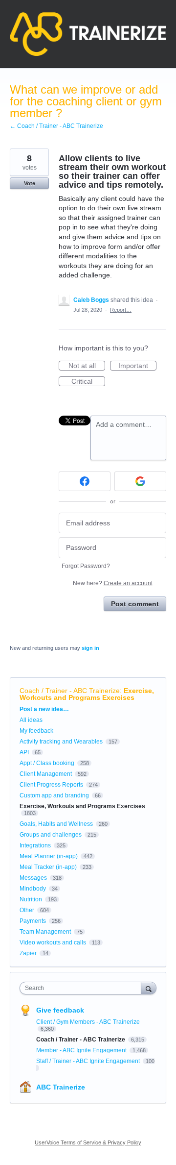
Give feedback (60, 1010)
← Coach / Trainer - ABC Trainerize (56, 126)
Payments (33, 920)
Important (137, 366)
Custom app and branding (54, 795)
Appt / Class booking (47, 763)
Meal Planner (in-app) (49, 856)
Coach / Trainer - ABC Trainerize (70, 690)
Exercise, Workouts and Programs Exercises (87, 694)
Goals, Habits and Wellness (56, 823)
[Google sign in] (140, 481)
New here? (113, 583)
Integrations (35, 845)
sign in (90, 648)
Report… (121, 310)
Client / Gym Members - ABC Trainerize (88, 1021)
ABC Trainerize (60, 1087)
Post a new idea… (44, 709)
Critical (88, 381)
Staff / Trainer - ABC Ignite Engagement (88, 1061)
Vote (29, 183)
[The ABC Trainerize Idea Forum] (88, 34)
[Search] (148, 988)
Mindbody (33, 888)
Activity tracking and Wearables (61, 741)
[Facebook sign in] (84, 481)
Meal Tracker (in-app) (48, 867)
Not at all (86, 366)
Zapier (28, 953)
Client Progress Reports (51, 784)
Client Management (46, 773)
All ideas (31, 720)
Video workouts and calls (53, 942)
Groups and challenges (51, 834)
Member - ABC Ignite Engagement (82, 1050)
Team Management (45, 931)
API (24, 752)
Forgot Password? (86, 566)
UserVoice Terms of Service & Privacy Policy (88, 1142)
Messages (33, 877)
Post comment (135, 604)
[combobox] (82, 988)
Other (27, 910)
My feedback (36, 730)
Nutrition (31, 899)
